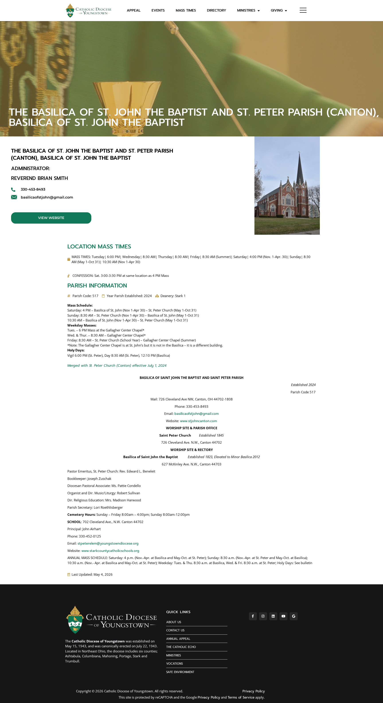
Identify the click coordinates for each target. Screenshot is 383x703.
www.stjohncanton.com (198, 421)
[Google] (294, 616)
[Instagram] (263, 616)
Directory (216, 10)
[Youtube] (283, 616)
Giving (277, 10)
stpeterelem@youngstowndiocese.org (108, 543)
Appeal (134, 10)
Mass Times (186, 10)
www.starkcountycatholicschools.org (110, 550)
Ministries (246, 10)
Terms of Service (241, 697)
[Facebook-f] (253, 616)
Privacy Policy (253, 691)
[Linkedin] (273, 616)
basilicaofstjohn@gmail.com (196, 413)
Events (158, 10)
